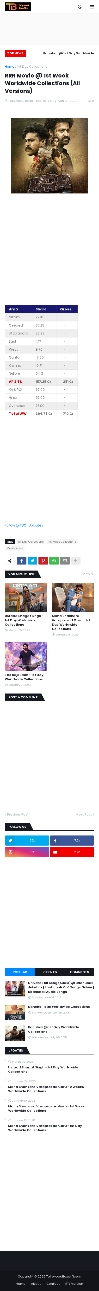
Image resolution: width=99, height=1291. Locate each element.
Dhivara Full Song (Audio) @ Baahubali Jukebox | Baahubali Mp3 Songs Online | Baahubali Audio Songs (61, 987)
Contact (53, 1283)
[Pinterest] (43, 561)
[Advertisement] (49, 250)
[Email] (65, 561)
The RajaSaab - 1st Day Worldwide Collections (24, 677)
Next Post (84, 814)
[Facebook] (21, 561)
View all (88, 574)
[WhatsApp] (54, 561)
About (36, 1283)
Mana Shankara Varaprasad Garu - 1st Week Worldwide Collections (46, 1108)
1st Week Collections (62, 542)
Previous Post (18, 814)
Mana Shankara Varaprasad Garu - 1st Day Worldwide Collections (71, 622)
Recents (50, 972)
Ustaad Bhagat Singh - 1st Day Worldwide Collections (24, 620)
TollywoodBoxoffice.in (63, 1276)
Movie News (15, 548)
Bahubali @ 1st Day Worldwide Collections (68, 54)
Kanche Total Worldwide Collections (59, 1007)
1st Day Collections (32, 66)
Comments (79, 972)
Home (9, 66)
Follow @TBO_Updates (24, 525)
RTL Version (74, 1283)
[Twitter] (32, 561)
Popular (20, 972)
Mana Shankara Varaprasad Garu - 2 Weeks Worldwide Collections (46, 1089)
